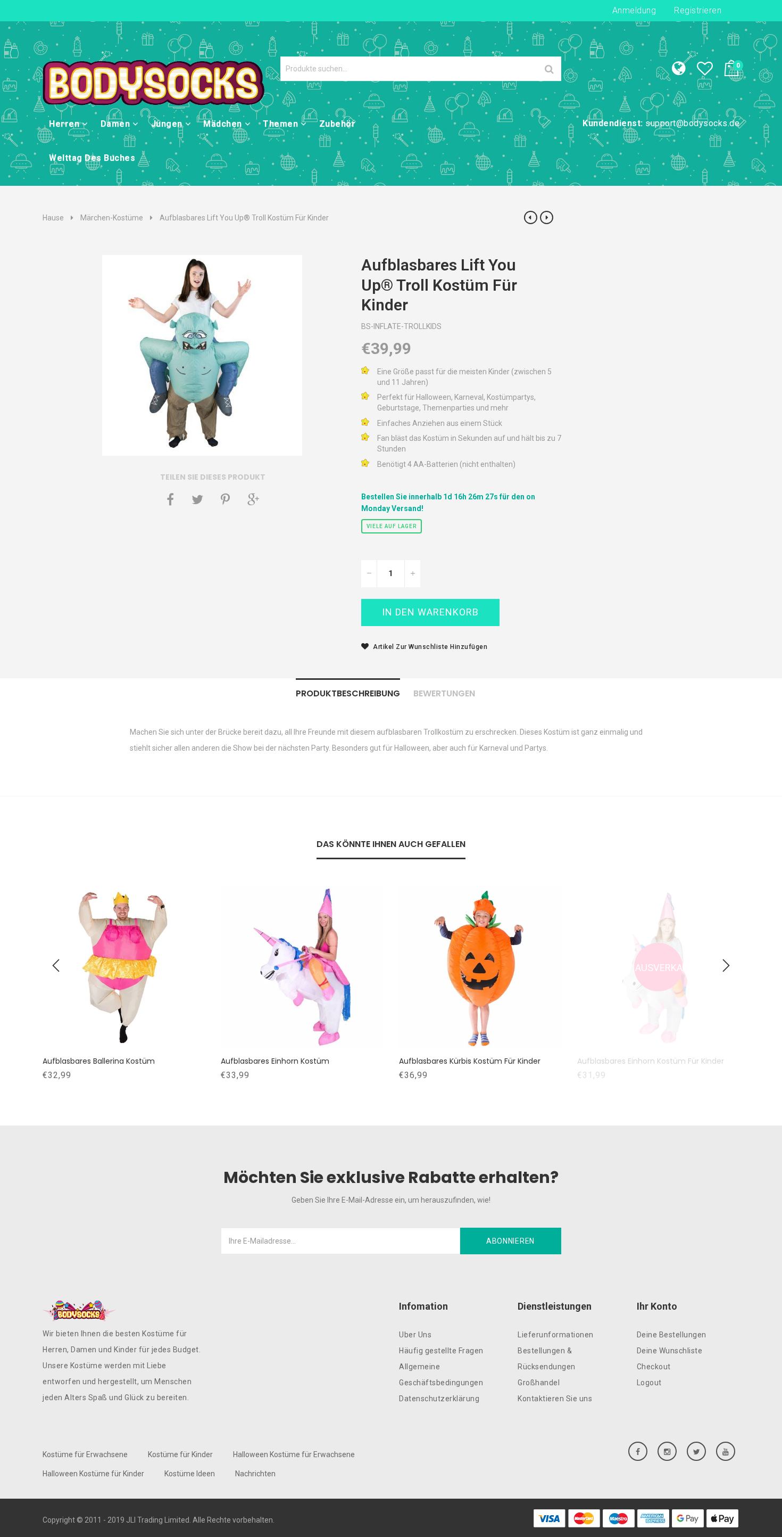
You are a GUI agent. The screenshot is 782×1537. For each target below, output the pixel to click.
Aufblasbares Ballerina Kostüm (99, 1061)
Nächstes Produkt (546, 217)
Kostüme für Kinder (180, 1454)
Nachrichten (255, 1473)
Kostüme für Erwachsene (85, 1454)
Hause (53, 217)
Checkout (654, 1366)
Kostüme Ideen (189, 1473)
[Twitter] (197, 499)
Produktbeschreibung (348, 693)
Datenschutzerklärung (439, 1398)
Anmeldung (634, 10)
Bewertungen (444, 693)
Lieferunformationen (556, 1334)
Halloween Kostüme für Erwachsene (294, 1454)
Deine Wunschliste (670, 1350)
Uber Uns (415, 1334)
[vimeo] (225, 499)
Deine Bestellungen (671, 1334)
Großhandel (539, 1382)
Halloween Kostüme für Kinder (93, 1473)
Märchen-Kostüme (111, 217)
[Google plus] (253, 499)
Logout (649, 1382)
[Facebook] (170, 499)
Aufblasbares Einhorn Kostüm (275, 1061)
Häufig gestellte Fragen (441, 1350)
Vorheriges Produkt (530, 217)
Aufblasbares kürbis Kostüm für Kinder (469, 1061)
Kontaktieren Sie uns (555, 1398)
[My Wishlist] (710, 71)
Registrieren (697, 10)
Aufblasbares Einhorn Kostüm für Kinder (650, 1061)
